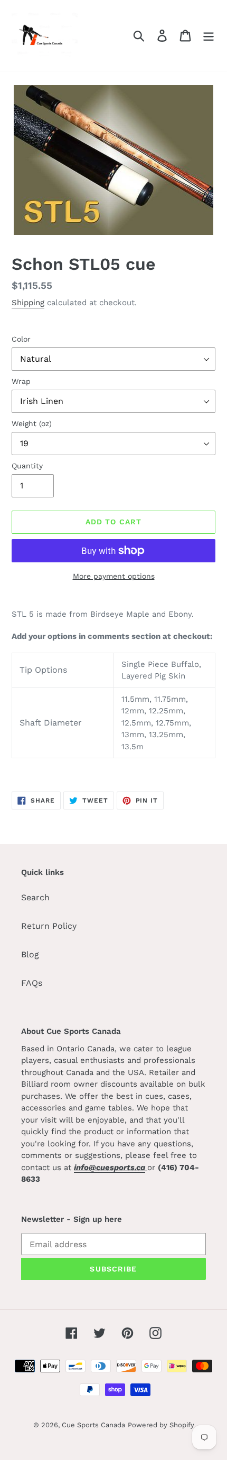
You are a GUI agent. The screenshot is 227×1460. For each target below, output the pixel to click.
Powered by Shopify (161, 1425)
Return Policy (49, 926)
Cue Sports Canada (93, 1425)
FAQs (31, 983)
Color (21, 339)
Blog (30, 954)
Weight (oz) (32, 423)
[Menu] (208, 36)
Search (35, 897)
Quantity (27, 465)
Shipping (28, 302)
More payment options (114, 576)
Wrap (21, 381)
